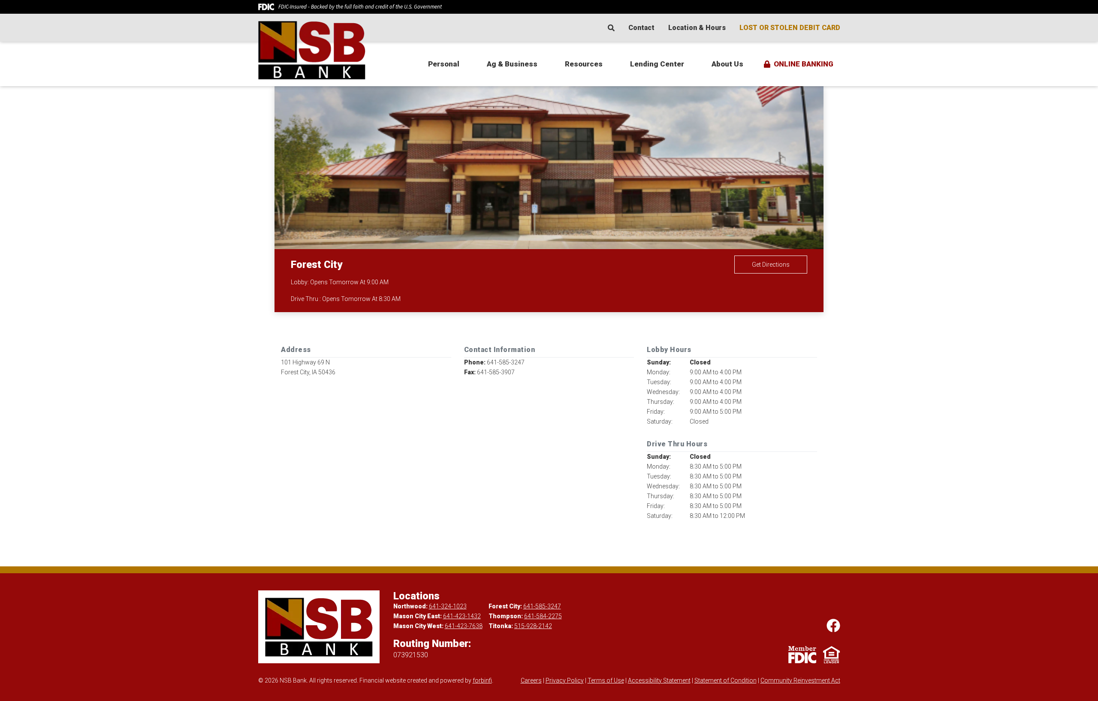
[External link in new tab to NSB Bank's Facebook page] (833, 625)
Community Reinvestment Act (800, 680)
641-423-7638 (464, 626)
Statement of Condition (725, 680)
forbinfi (482, 680)
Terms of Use (606, 680)
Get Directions (771, 264)
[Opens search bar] (614, 28)
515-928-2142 (533, 626)
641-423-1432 (462, 616)
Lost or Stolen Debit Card (789, 28)
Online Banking (803, 64)
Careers (531, 680)
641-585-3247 (542, 606)
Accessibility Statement (659, 680)
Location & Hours (697, 28)
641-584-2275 (543, 616)
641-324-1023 (448, 606)
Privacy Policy (565, 680)
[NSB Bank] (322, 50)
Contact (641, 28)
